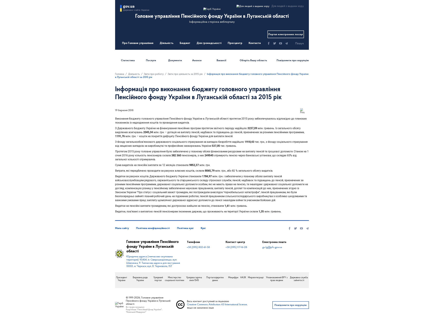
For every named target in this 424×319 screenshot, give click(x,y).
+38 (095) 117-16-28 (236, 247)
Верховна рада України (140, 279)
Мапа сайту (122, 228)
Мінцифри (233, 278)
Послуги (151, 60)
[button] (296, 43)
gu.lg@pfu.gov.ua (272, 247)
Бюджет (185, 43)
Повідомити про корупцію (293, 60)
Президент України (121, 279)
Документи (175, 60)
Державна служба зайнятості (299, 279)
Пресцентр (235, 43)
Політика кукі (185, 228)
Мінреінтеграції (256, 278)
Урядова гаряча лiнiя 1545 (194, 279)
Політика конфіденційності (153, 228)
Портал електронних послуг (285, 34)
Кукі (203, 228)
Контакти (255, 43)
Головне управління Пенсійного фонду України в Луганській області (152, 247)
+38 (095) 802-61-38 (198, 247)
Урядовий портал (158, 279)
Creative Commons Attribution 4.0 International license (217, 304)
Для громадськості (209, 43)
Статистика (128, 60)
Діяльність (166, 43)
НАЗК (243, 278)
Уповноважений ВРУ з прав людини (277, 279)
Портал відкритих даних (215, 279)
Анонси (197, 60)
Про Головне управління (137, 43)
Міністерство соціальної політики (174, 279)
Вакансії (221, 60)
